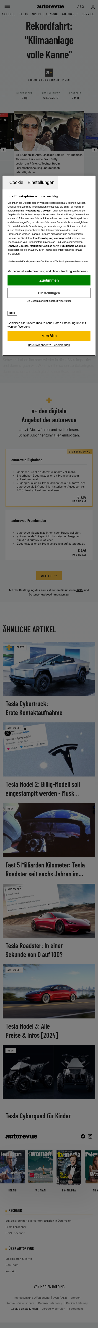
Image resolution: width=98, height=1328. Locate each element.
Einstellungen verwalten (49, 293)
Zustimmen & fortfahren (49, 280)
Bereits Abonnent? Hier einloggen (49, 345)
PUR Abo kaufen (49, 336)
